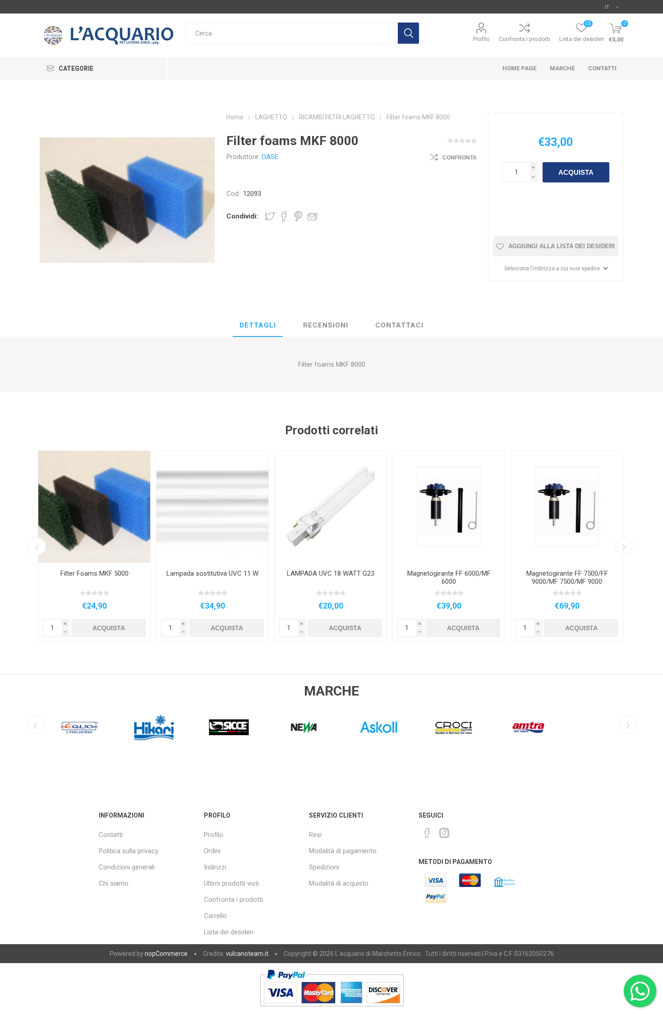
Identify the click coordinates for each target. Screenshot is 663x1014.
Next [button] (624, 546)
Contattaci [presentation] (399, 325)
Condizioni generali (127, 867)
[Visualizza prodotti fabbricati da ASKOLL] (370, 727)
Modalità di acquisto (338, 883)
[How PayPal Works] (332, 1011)
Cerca (408, 33)
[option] (94, 546)
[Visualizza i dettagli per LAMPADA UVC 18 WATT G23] (331, 507)
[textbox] (292, 33)
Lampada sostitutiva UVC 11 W (212, 573)
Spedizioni (324, 867)
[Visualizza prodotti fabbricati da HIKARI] (146, 727)
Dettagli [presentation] (257, 325)
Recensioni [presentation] (325, 325)
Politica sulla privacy (128, 851)
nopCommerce (166, 953)
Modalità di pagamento (343, 851)
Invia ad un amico (313, 216)
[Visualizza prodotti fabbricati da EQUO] (71, 727)
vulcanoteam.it (247, 953)
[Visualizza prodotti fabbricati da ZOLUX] (595, 727)
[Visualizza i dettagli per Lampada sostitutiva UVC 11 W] (212, 507)
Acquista (576, 172)
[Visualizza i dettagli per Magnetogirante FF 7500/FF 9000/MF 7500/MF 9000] (567, 507)
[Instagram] (444, 833)
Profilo (481, 39)
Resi (315, 835)
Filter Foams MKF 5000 (94, 573)
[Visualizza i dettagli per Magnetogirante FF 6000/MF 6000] (449, 507)
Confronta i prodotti (524, 39)
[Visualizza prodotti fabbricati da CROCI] (445, 727)
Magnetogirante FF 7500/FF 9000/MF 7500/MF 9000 (567, 577)
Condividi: (242, 216)
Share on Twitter (270, 216)
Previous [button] (37, 546)
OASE (270, 157)
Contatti (111, 835)
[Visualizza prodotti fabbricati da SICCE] (220, 727)
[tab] (258, 325)
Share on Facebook (284, 216)
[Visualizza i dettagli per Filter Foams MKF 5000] (94, 507)
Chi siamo (114, 883)
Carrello (215, 916)
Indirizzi (215, 867)
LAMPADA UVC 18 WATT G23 (330, 573)
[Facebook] (427, 833)
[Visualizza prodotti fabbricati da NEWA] (295, 727)
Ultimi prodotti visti (231, 883)
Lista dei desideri (228, 932)
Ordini (212, 851)
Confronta (459, 158)
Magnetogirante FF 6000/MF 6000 (449, 577)
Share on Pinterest (298, 216)
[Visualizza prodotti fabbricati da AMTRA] (520, 727)
